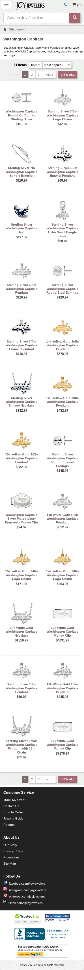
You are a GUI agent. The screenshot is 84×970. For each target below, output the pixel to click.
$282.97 (21, 467)
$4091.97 (62, 640)
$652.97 (62, 527)
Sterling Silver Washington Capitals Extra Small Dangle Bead (62, 230)
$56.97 (21, 697)
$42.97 (62, 124)
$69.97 (62, 241)
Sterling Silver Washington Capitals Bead (21, 228)
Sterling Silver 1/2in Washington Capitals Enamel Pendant (62, 171)
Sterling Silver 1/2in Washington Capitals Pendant (21, 688)
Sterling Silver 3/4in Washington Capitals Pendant (21, 288)
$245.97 (62, 697)
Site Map (9, 863)
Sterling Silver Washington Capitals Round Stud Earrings (62, 288)
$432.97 (62, 410)
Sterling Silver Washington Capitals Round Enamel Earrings (62, 460)
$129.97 (62, 297)
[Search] (75, 18)
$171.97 (21, 584)
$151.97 (21, 124)
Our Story (10, 845)
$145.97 (62, 471)
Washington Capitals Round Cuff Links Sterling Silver (21, 115)
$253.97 (62, 584)
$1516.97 (21, 640)
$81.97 (21, 757)
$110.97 (21, 297)
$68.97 (62, 180)
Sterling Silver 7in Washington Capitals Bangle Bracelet (21, 171)
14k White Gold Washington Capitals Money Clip (62, 744)
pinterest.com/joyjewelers (27, 896)
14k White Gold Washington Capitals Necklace (21, 631)
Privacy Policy (13, 851)
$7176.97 (62, 753)
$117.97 (21, 237)
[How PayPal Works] (42, 950)
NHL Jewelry (17, 29)
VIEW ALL (67, 74)
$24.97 (21, 527)
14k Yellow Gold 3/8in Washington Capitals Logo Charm (62, 575)
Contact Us (11, 806)
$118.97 (21, 180)
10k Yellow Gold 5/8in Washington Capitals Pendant (62, 401)
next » (49, 74)
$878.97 (62, 354)
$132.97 (21, 410)
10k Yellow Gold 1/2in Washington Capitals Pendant (21, 458)
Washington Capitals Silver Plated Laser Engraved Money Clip (21, 518)
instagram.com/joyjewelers (27, 890)
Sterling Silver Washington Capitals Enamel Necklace (21, 401)
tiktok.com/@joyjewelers (26, 903)
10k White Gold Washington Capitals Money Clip (62, 631)
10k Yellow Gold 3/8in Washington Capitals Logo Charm (21, 575)
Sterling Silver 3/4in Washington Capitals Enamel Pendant (21, 345)
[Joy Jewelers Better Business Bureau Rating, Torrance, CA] (42, 934)
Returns (9, 824)
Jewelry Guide (13, 818)
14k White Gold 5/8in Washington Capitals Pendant (62, 518)
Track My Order (14, 800)
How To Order (13, 812)
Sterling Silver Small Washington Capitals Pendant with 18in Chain (21, 746)
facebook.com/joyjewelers (27, 883)
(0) (79, 5)
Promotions (11, 857)
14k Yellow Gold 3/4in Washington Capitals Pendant (62, 345)
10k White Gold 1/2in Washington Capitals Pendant (62, 688)
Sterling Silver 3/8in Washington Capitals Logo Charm (62, 115)
